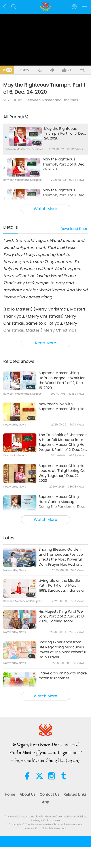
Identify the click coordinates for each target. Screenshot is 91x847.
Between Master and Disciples (51, 100)
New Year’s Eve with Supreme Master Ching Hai (62, 406)
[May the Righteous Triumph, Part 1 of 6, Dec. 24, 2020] (25, 136)
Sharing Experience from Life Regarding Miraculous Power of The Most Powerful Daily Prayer (62, 649)
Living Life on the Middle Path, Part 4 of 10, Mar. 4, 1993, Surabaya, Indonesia (61, 585)
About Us (27, 794)
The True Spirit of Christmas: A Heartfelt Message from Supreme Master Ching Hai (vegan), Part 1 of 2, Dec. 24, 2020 (63, 442)
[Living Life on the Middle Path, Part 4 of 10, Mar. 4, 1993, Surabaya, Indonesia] (19, 588)
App (45, 801)
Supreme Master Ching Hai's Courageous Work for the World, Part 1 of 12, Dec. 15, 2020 (62, 380)
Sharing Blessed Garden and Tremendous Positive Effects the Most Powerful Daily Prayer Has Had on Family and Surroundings (61, 557)
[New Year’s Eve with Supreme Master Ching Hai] (19, 412)
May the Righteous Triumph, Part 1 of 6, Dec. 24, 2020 (65, 133)
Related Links (75, 794)
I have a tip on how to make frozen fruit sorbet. (63, 676)
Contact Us (49, 794)
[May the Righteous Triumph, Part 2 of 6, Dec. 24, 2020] (23, 167)
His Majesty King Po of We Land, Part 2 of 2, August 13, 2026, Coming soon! (61, 616)
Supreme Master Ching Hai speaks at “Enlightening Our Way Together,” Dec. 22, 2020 (63, 473)
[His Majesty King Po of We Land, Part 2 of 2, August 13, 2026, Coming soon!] (19, 619)
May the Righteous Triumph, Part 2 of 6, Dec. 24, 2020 (64, 164)
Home (10, 794)
